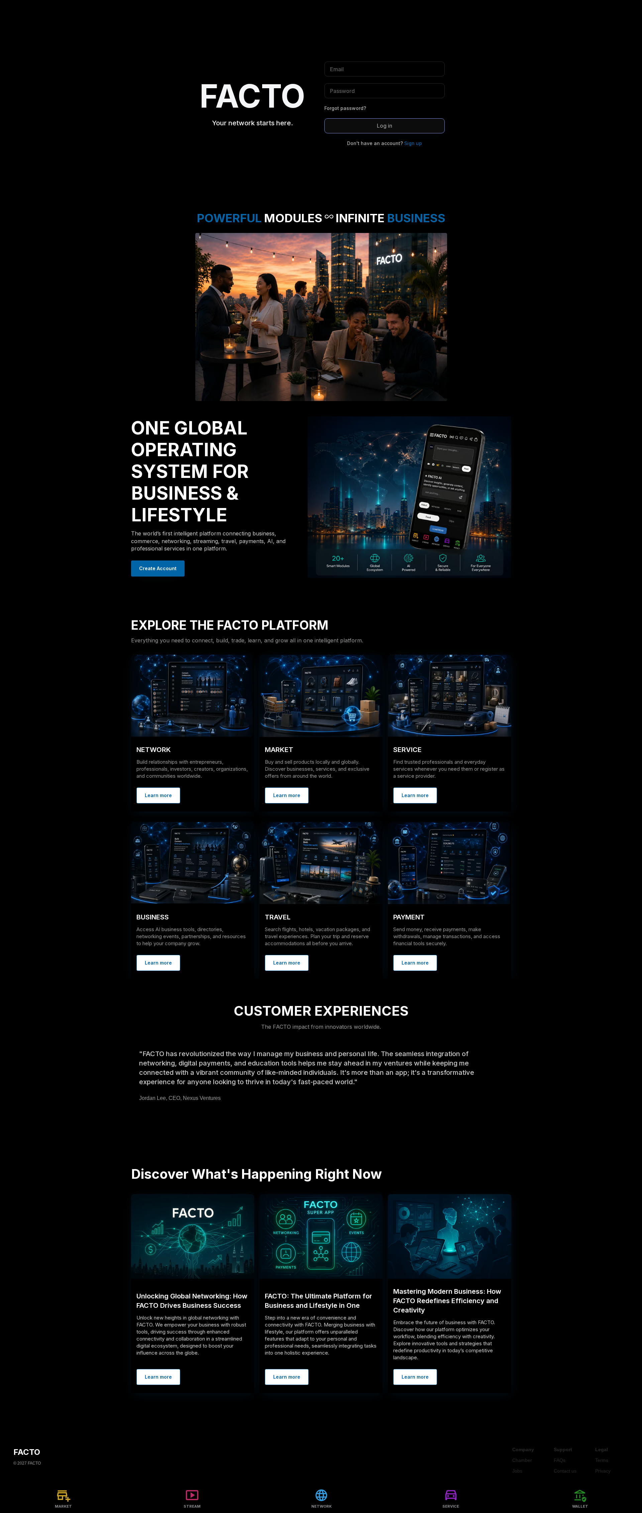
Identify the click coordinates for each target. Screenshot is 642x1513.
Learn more (158, 795)
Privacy (603, 1471)
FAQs (559, 1460)
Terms (601, 1460)
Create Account (158, 568)
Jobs (517, 1471)
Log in (384, 125)
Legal (601, 1449)
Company (523, 1449)
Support (563, 1449)
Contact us (565, 1471)
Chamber (522, 1460)
